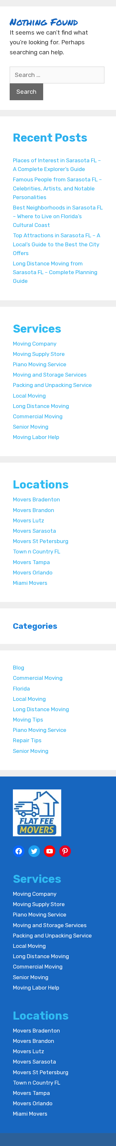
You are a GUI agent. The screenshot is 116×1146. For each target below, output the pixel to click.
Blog (18, 667)
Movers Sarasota (34, 531)
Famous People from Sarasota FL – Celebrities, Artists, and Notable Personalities (57, 188)
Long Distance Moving (41, 406)
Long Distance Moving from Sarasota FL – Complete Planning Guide (55, 272)
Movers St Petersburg (40, 541)
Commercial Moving (38, 416)
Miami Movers (30, 583)
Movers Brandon (33, 510)
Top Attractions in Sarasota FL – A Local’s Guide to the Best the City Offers (56, 244)
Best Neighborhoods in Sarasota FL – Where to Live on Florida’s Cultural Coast (58, 216)
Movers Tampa (31, 562)
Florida (21, 688)
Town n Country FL (36, 551)
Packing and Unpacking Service (52, 385)
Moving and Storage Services (50, 374)
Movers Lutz (28, 520)
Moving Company (34, 343)
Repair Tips (27, 740)
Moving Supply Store (39, 354)
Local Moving (29, 395)
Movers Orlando (33, 572)
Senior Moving (30, 426)
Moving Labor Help (36, 437)
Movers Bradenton (36, 499)
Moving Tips (28, 719)
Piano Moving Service (39, 364)
